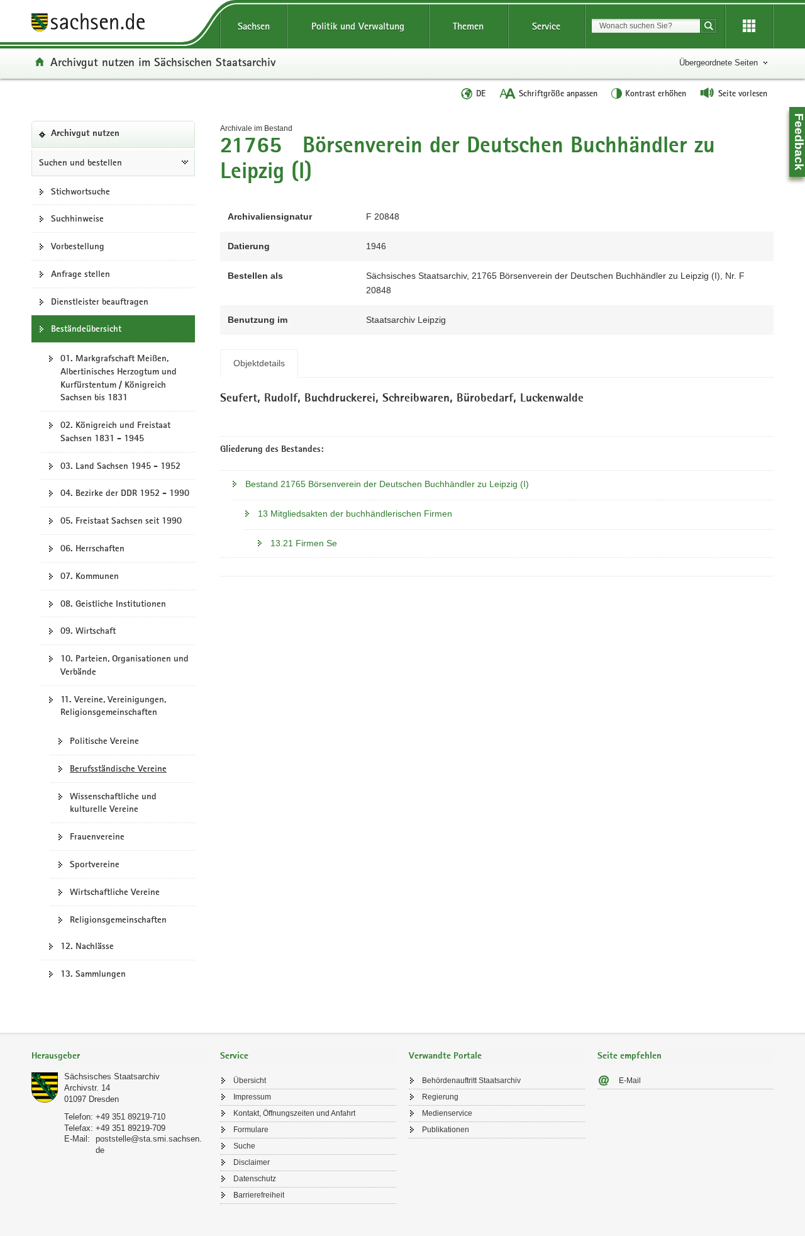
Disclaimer (251, 1162)
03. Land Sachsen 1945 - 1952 (120, 465)
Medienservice (447, 1113)
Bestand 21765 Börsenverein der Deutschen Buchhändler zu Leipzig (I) (387, 484)
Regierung (440, 1097)
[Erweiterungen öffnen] (749, 26)
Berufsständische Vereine (118, 768)
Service (546, 26)
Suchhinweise (77, 218)
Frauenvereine (97, 836)
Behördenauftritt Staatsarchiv (471, 1080)
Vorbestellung (77, 246)
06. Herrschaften (92, 548)
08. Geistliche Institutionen (113, 603)
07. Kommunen (89, 575)
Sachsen (254, 26)
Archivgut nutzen (104, 137)
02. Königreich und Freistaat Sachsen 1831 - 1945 (115, 431)
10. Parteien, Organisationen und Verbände (124, 665)
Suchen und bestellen (80, 162)
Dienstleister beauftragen (99, 301)
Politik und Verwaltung (357, 26)
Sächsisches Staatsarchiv (112, 1076)
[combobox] (646, 25)
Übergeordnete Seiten (718, 62)
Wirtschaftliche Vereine (115, 891)
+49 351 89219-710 (130, 1116)
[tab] (119, 1057)
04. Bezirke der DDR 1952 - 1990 (124, 492)
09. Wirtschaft (88, 630)
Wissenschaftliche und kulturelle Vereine (113, 802)
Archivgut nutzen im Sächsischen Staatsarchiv (162, 61)
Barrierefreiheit (258, 1195)
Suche (244, 1146)
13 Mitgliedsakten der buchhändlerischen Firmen (355, 513)
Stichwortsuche (80, 191)
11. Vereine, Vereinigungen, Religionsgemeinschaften (113, 706)
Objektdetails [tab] (259, 363)
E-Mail (630, 1080)
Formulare (251, 1129)
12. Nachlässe (87, 946)
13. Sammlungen (93, 973)
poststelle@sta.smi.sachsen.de (149, 1144)
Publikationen (445, 1129)
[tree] (113, 664)
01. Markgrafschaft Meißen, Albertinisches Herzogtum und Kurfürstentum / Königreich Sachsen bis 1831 (118, 377)
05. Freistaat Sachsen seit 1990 (121, 520)
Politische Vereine (104, 740)
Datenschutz (254, 1178)
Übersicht (249, 1080)
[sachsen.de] (119, 24)
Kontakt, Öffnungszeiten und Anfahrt (294, 1113)
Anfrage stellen (80, 273)
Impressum (252, 1097)
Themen (468, 26)
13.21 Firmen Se (303, 543)
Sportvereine (94, 864)
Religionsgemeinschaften (118, 919)
